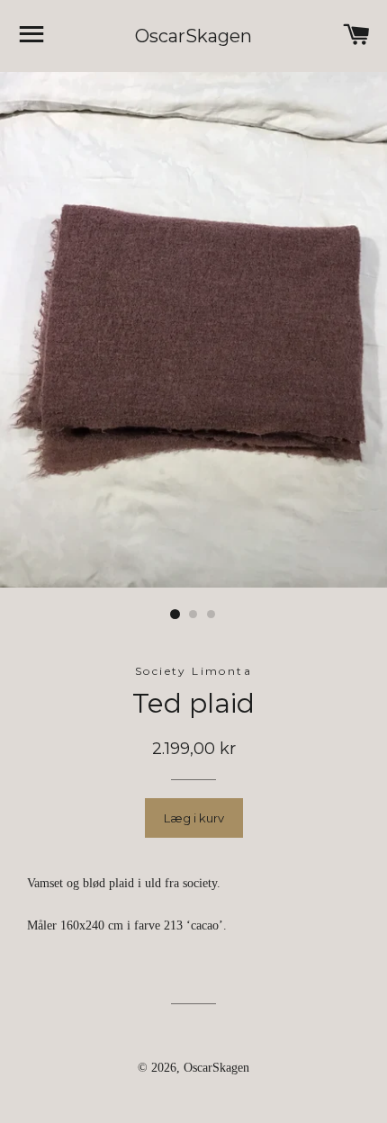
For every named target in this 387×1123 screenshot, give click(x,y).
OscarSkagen (193, 36)
